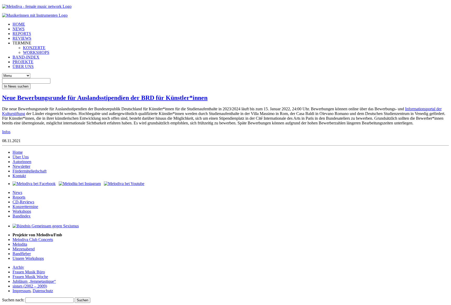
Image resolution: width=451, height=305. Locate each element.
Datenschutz (43, 291)
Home (18, 152)
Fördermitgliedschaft (29, 171)
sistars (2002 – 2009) (30, 286)
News (17, 192)
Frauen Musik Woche (30, 276)
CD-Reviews (23, 202)
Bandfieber (22, 253)
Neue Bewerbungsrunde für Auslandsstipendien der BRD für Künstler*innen (104, 97)
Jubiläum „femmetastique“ (34, 281)
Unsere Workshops (28, 258)
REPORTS (22, 33)
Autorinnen (22, 161)
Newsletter (21, 166)
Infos (6, 132)
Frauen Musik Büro (29, 272)
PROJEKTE (23, 62)
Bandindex (22, 216)
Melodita (20, 244)
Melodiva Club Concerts (33, 239)
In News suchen (16, 86)
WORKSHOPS (36, 52)
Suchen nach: (13, 300)
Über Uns (21, 157)
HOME (19, 24)
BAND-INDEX (26, 57)
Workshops (22, 211)
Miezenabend (24, 249)
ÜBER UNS (23, 66)
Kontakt (19, 176)
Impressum (22, 291)
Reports (19, 197)
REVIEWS (22, 38)
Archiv (18, 267)
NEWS (19, 29)
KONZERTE (34, 47)
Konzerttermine (25, 206)
